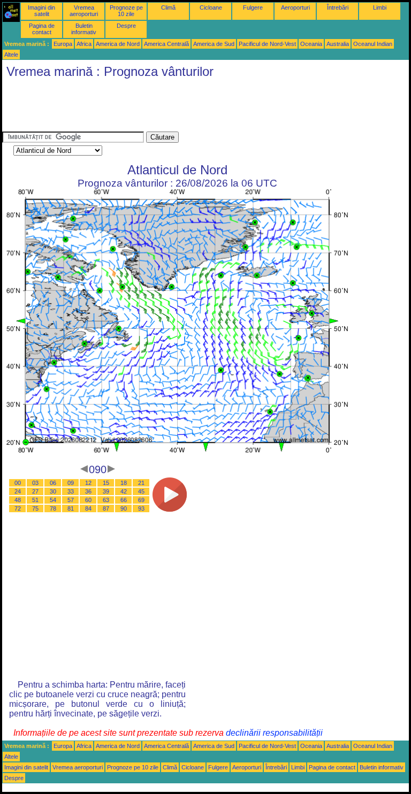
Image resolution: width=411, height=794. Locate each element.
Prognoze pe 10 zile (126, 10)
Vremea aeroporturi (84, 10)
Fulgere (253, 7)
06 (53, 483)
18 (123, 483)
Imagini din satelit (41, 10)
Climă (168, 7)
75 (35, 508)
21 (141, 483)
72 (17, 508)
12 (88, 483)
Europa (63, 44)
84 (88, 508)
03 (35, 483)
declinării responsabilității (274, 732)
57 (70, 500)
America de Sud (213, 44)
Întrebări (337, 7)
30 (53, 491)
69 (141, 500)
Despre (126, 25)
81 (70, 508)
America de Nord (118, 44)
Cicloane (211, 7)
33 (70, 491)
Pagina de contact (42, 28)
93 (141, 508)
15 (106, 483)
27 (35, 491)
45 (141, 491)
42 (123, 491)
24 (17, 491)
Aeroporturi (295, 7)
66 (123, 500)
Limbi (379, 7)
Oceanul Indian (372, 44)
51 (35, 500)
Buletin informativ (83, 28)
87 (106, 508)
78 (53, 508)
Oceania (311, 44)
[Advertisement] (197, 107)
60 (88, 500)
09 (70, 483)
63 (106, 500)
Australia (337, 44)
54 (53, 500)
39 (106, 491)
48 (17, 500)
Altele (11, 54)
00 (17, 483)
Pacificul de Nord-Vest (267, 44)
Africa (84, 44)
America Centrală (166, 44)
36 (88, 491)
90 (123, 508)
